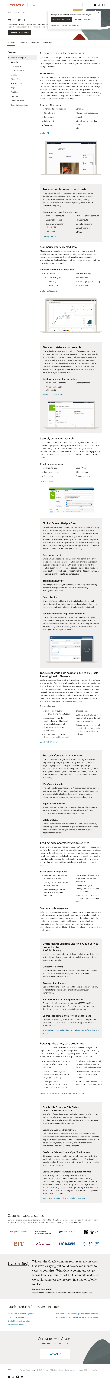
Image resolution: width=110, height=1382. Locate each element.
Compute (14, 62)
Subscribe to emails (70, 1370)
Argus (13, 88)
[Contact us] (103, 5)
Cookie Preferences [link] (42, 1370)
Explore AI (44, 133)
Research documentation (17, 1324)
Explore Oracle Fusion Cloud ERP (20, 1317)
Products (11, 42)
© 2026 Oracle (12, 1370)
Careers (61, 1370)
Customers (23, 42)
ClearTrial (14, 96)
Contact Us (94, 1370)
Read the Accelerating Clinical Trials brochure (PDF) (64, 1198)
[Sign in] (99, 5)
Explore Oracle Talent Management (21, 1313)
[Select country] (95, 5)
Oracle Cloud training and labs (19, 1321)
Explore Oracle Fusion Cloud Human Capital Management (78, 1317)
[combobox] (55, 5)
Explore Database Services (54, 394)
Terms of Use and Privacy (27, 1370)
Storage (14, 75)
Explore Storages (47, 481)
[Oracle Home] (17, 5)
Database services (17, 70)
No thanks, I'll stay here (83, 20)
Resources (35, 42)
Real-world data (17, 83)
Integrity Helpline (83, 1370)
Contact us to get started (20, 32)
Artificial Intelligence (18, 57)
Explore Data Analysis (49, 291)
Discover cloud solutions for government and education (77, 1313)
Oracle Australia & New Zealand (17, 13)
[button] (6, 5)
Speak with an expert (49, 741)
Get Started (47, 42)
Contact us (55, 1354)
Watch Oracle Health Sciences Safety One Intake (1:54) (63, 1093)
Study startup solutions (19, 105)
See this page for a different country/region (65, 25)
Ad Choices (53, 1370)
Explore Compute (50, 236)
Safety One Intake (17, 100)
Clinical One (15, 79)
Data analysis (16, 66)
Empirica (14, 92)
